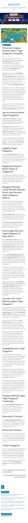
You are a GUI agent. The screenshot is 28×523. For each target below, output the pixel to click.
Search (2, 487)
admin (10, 56)
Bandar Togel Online (6, 44)
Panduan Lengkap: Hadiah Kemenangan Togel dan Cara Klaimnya (14, 471)
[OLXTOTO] (14, 13)
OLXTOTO (14, 4)
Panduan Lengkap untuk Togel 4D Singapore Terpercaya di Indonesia (14, 476)
